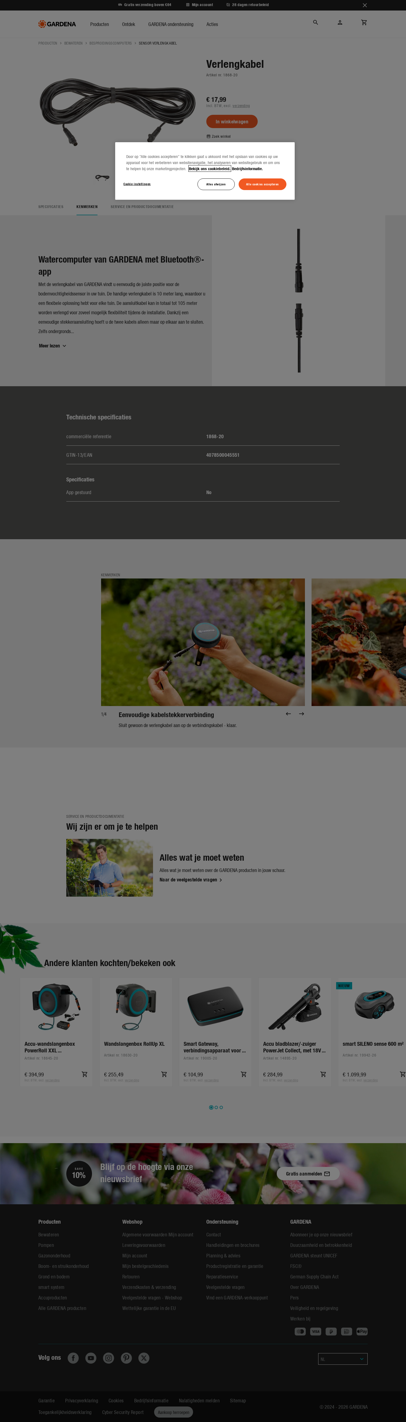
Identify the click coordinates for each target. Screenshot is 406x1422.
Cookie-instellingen (137, 183)
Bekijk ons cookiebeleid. (210, 168)
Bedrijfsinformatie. (247, 168)
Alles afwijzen (216, 184)
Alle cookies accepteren (262, 184)
